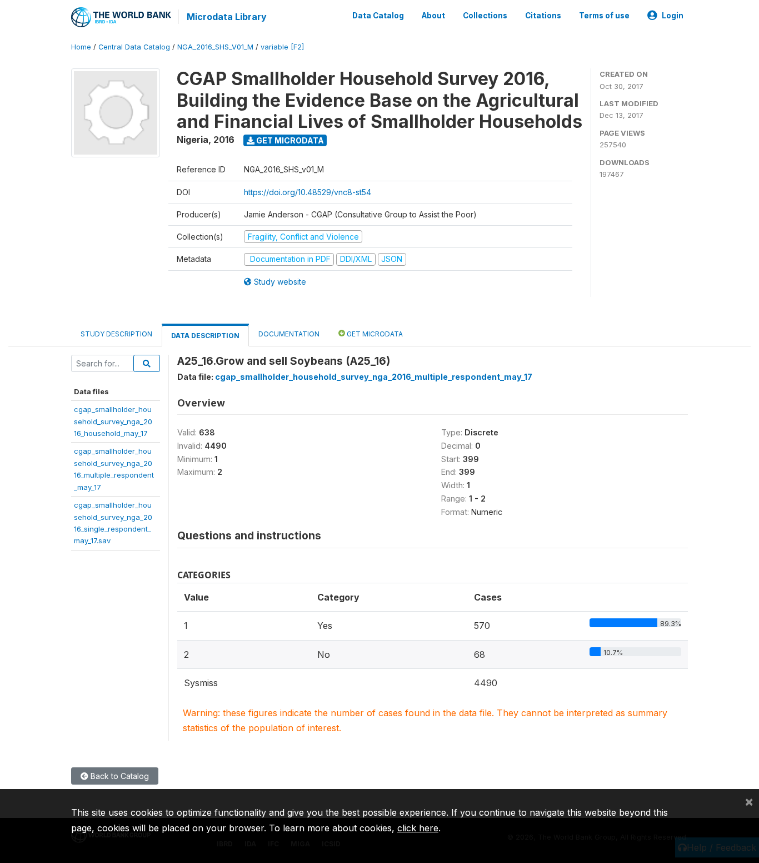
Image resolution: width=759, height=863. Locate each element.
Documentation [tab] (288, 334)
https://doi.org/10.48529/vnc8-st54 (307, 192)
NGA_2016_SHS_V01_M (215, 47)
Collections (485, 15)
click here (417, 828)
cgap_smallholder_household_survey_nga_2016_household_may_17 (113, 421)
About (433, 15)
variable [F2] (282, 47)
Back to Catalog (118, 776)
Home (81, 47)
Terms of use (604, 15)
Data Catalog (378, 15)
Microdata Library (227, 16)
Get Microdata (289, 140)
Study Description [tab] (116, 334)
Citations (543, 15)
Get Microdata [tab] (374, 334)
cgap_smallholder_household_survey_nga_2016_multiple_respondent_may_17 (373, 376)
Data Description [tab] (205, 335)
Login (672, 15)
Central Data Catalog (134, 47)
